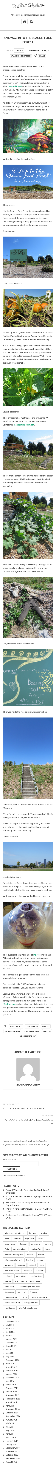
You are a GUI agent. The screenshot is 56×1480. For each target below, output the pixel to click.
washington (10, 1308)
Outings (19, 50)
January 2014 (11, 1444)
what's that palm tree (28, 1308)
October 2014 (12, 1413)
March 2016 (11, 1384)
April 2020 (10, 1363)
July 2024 (10, 1325)
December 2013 (12, 1448)
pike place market (12, 1270)
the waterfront (11, 1297)
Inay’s (36, 954)
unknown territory (12, 1302)
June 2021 (10, 1353)
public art (40, 1270)
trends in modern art (39, 1297)
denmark (23, 1244)
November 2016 (12, 1377)
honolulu (30, 1254)
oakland (32, 1265)
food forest (32, 1026)
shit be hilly (9, 1286)
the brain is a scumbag (24, 424)
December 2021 (12, 1342)
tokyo (24, 1297)
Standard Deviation (21, 56)
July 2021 (10, 1349)
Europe (48, 1244)
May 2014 (10, 1430)
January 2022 (11, 1339)
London (29, 1260)
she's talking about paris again (27, 1281)
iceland (41, 1254)
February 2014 (12, 1441)
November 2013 (12, 1451)
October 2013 (12, 1455)
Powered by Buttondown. (14, 1175)
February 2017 (12, 1370)
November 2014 (12, 1409)
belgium (44, 1233)
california (17, 1238)
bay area (32, 1233)
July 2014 (10, 1423)
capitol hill (29, 1238)
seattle (47, 1031)
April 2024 (10, 1332)
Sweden (33, 1292)
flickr (7, 1249)
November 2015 (12, 1395)
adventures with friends (15, 1233)
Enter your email (9, 1159)
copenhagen (10, 1244)
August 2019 (11, 1367)
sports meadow (28, 1036)
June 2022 (10, 1335)
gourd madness (12, 1031)
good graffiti (35, 1249)
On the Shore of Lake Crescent (25, 1108)
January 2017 (11, 1374)
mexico (40, 1260)
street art (22, 1292)
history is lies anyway (14, 1254)
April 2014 (10, 1434)
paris (42, 1265)
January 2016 (11, 1392)
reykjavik (8, 1276)
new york (21, 1265)
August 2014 (11, 1420)
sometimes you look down (29, 1286)
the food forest (15, 86)
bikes (7, 1238)
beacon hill (16, 1026)
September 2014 (13, 1416)
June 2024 (10, 1328)
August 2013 (11, 1462)
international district (13, 1260)
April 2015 (10, 1406)
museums (9, 1265)
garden (45, 1026)
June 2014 (10, 1427)
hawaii (47, 1249)
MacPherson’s (9, 1004)
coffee (40, 1238)
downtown (35, 1244)
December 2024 (12, 1321)
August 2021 (11, 1346)
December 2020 (12, 1360)
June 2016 (10, 1381)
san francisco (36, 1276)
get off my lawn (19, 1249)
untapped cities (31, 1302)
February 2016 (12, 1388)
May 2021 (10, 1356)
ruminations (21, 1276)
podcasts (28, 1270)
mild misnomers (31, 1031)
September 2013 (13, 1458)
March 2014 (11, 1437)
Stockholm (9, 1292)
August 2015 (11, 1402)
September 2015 (13, 1399)
